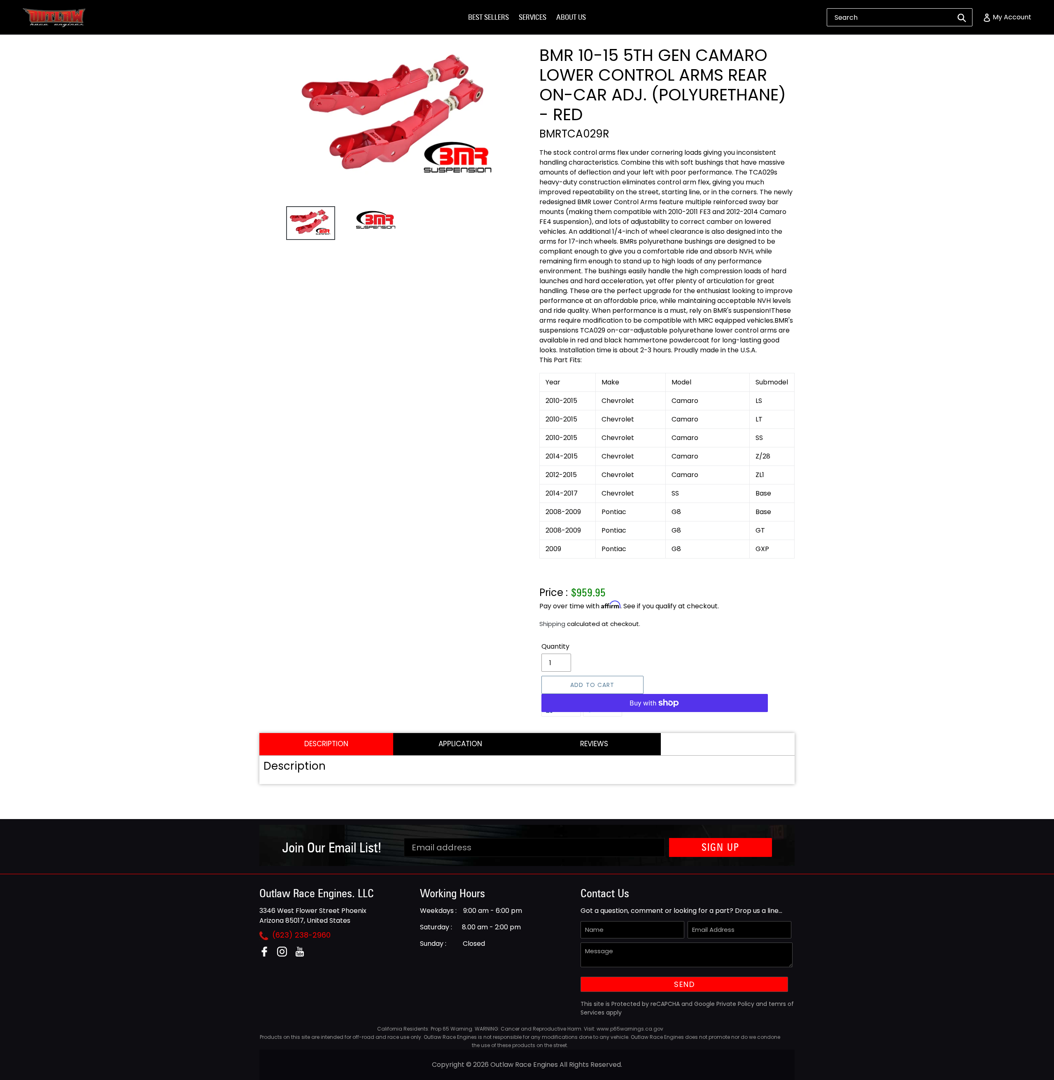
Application (460, 744)
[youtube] (303, 954)
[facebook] (267, 954)
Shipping (552, 623)
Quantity (555, 646)
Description (326, 744)
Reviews (594, 744)
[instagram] (285, 954)
